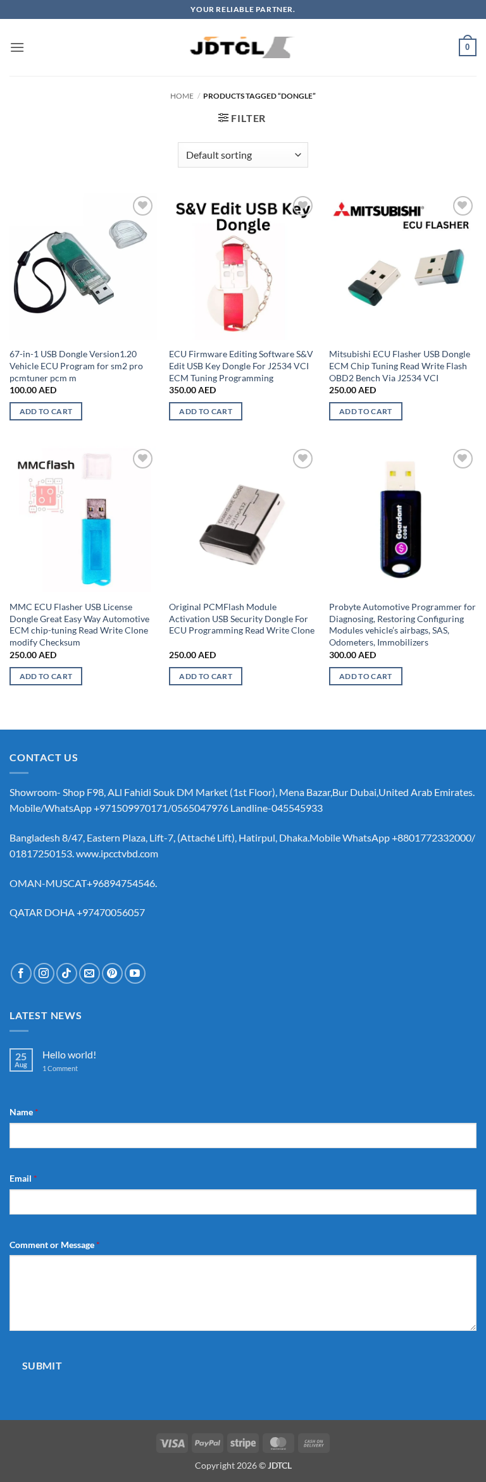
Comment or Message (54, 1244)
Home (182, 96)
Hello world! (69, 1054)
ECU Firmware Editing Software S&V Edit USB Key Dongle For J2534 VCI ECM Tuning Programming (241, 365)
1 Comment (69, 1068)
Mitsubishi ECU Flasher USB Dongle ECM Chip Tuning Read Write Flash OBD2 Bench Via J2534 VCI (399, 365)
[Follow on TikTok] (66, 973)
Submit (42, 1365)
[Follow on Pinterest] (112, 973)
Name (24, 1111)
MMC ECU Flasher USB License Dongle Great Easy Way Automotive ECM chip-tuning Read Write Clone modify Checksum (79, 624)
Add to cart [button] (46, 411)
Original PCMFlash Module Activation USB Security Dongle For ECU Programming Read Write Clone (242, 618)
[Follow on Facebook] (21, 973)
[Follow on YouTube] (135, 973)
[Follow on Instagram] (44, 973)
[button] (17, 47)
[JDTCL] (243, 47)
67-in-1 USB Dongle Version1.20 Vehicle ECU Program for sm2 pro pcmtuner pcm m (76, 365)
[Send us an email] (89, 973)
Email (23, 1178)
